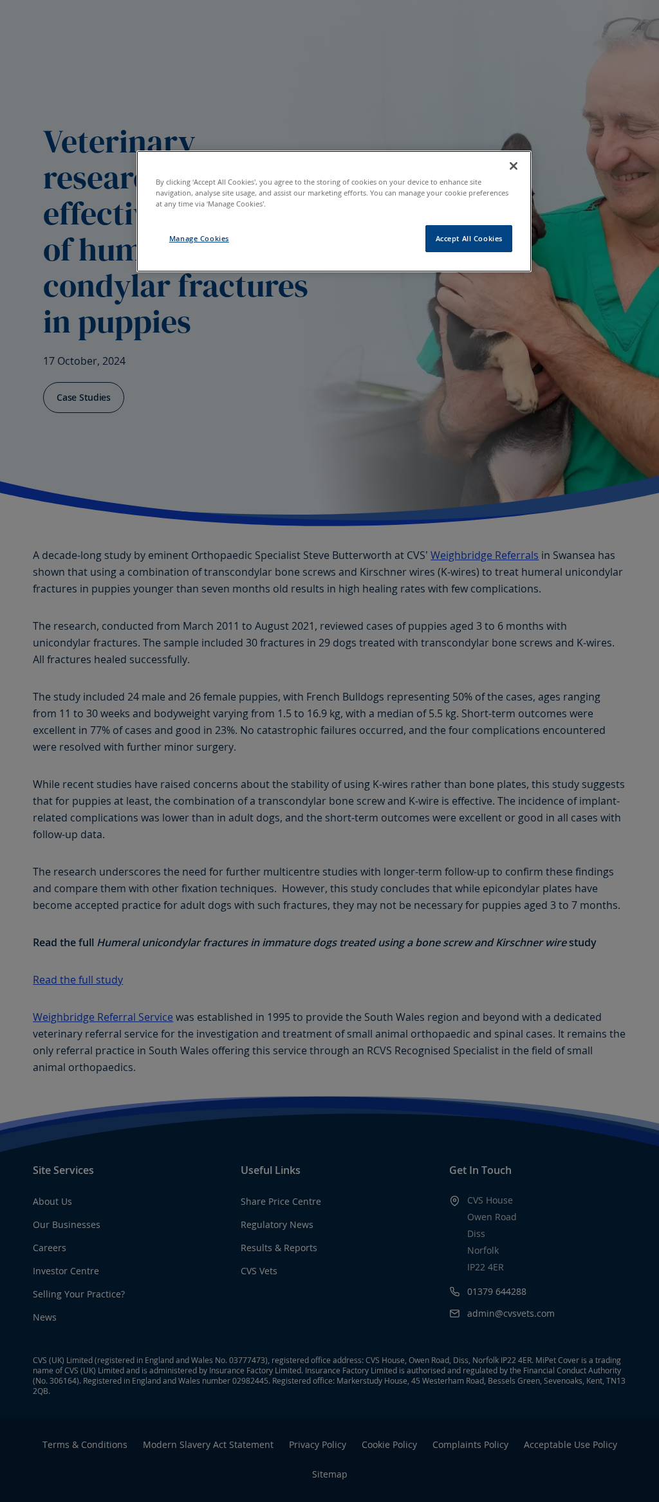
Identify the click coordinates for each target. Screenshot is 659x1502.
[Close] (513, 166)
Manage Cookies (199, 238)
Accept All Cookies (469, 238)
